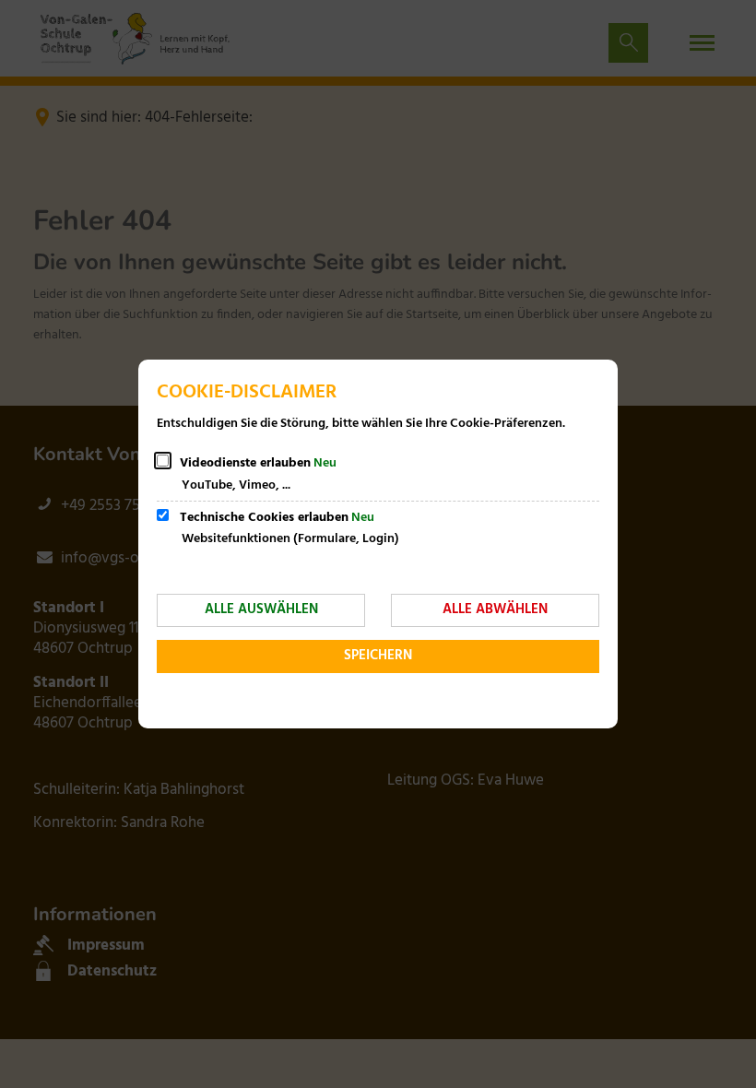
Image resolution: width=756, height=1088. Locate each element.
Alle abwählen (495, 609)
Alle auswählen (261, 609)
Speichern (378, 656)
